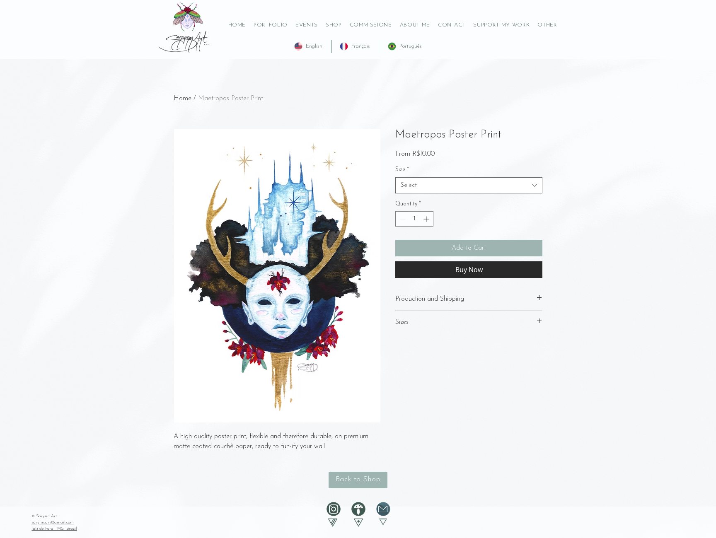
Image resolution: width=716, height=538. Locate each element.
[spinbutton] (414, 219)
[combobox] (468, 185)
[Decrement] (402, 219)
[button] (501, 25)
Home (182, 98)
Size (402, 169)
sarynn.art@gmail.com (52, 522)
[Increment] (427, 219)
